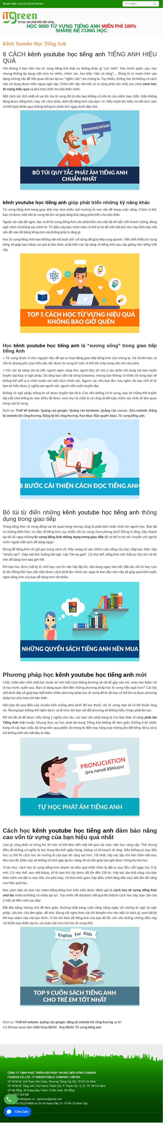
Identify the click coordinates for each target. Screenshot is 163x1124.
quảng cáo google (52, 1022)
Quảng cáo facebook (84, 410)
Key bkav (85, 415)
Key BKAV (67, 1027)
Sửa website (138, 410)
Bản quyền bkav (105, 415)
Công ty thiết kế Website (30, 3)
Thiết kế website (27, 410)
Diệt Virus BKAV (46, 1027)
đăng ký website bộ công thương (90, 1022)
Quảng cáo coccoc (114, 410)
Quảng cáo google (54, 410)
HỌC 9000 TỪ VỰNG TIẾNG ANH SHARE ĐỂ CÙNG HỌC (81, 28)
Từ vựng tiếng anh (131, 415)
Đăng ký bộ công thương (60, 415)
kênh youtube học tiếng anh (66, 54)
